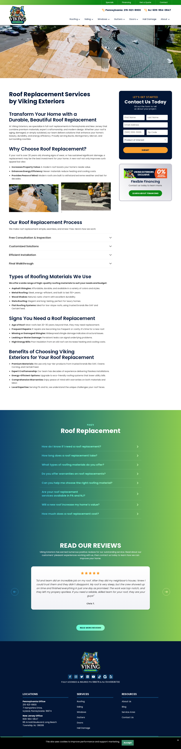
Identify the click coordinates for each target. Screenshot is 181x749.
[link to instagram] (76, 677)
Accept (128, 742)
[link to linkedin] (87, 677)
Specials (109, 2)
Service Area (128, 712)
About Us (126, 701)
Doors (80, 722)
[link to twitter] (82, 677)
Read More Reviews (90, 627)
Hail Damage (83, 728)
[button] (74, 20)
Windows (81, 712)
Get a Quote (145, 2)
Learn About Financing (145, 193)
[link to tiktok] (99, 677)
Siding (80, 706)
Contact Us (128, 717)
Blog (124, 706)
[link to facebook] (70, 677)
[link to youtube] (93, 677)
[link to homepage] (17, 15)
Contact (164, 2)
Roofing (81, 701)
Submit (145, 150)
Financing (126, 2)
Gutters (81, 717)
